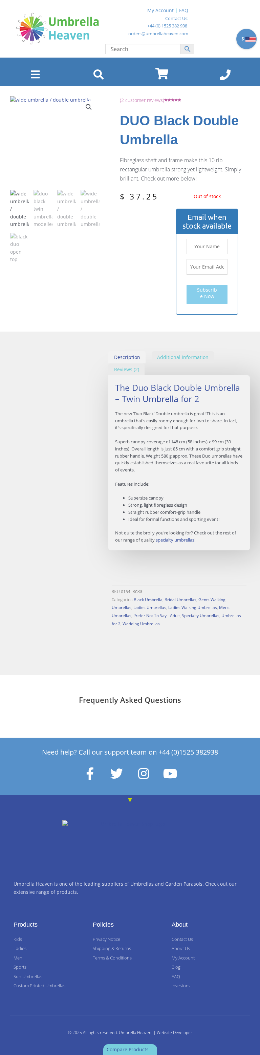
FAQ (183, 10)
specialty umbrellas (175, 540)
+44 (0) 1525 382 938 (167, 26)
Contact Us (176, 18)
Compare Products (128, 1049)
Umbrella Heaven (135, 1032)
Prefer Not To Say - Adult (156, 615)
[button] (89, 107)
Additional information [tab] (183, 357)
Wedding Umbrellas (141, 623)
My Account (160, 10)
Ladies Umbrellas (149, 607)
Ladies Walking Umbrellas (192, 607)
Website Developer (174, 1032)
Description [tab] (127, 357)
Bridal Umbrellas (180, 599)
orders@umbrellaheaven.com (158, 33)
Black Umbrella (148, 599)
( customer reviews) (142, 100)
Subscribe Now (207, 293)
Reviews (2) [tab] (126, 369)
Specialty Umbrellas (200, 615)
